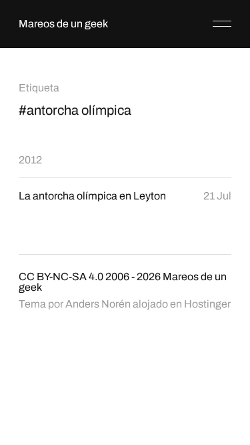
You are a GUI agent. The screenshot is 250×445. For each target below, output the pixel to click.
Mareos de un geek (63, 23)
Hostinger (207, 304)
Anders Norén (98, 304)
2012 (30, 159)
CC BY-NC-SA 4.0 (61, 276)
